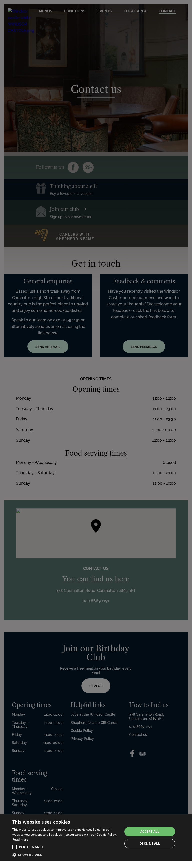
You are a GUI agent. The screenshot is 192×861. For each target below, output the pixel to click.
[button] (15, 847)
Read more (20, 839)
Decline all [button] (150, 843)
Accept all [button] (149, 831)
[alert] (96, 837)
